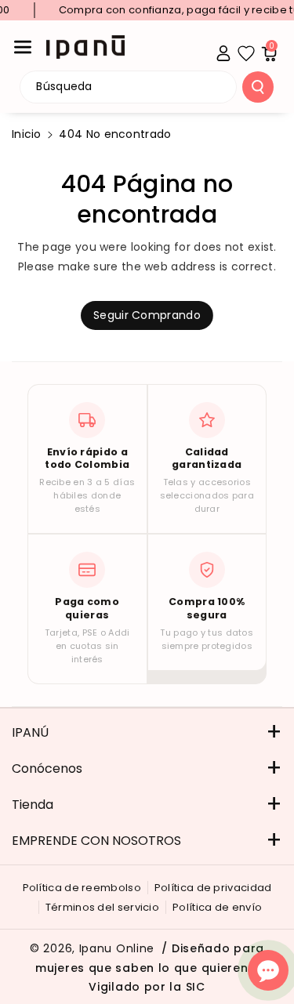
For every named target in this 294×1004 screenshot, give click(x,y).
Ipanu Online (116, 948)
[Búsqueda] (258, 87)
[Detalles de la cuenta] (223, 53)
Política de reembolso (82, 887)
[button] (22, 47)
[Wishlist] (246, 53)
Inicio (27, 134)
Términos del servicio (102, 907)
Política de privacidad (213, 887)
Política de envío (217, 907)
